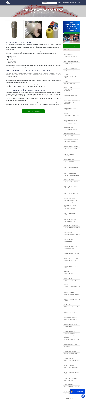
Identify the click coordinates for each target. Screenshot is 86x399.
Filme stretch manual (69, 251)
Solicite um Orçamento (33, 111)
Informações (73, 2)
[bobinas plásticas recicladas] (14, 29)
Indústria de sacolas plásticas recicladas (71, 310)
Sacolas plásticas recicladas (71, 370)
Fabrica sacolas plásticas (70, 202)
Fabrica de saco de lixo (69, 179)
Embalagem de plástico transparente (69, 90)
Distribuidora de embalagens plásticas (70, 81)
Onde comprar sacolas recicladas (72, 321)
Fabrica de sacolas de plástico (71, 181)
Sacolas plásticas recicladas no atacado (71, 373)
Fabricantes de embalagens (70, 219)
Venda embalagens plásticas (70, 396)
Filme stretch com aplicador (70, 246)
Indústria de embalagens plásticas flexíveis (72, 300)
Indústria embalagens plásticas (71, 317)
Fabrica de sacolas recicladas (71, 193)
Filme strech (67, 230)
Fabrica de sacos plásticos (70, 198)
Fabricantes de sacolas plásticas (71, 225)
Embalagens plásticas (69, 97)
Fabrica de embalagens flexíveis (71, 167)
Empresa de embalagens (69, 133)
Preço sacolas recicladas (70, 341)
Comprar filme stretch (69, 70)
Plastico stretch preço (69, 331)
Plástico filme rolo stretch (70, 324)
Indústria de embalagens (69, 292)
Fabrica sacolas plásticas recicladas (70, 206)
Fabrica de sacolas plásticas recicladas (70, 187)
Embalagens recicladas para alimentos (70, 121)
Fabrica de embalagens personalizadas (69, 170)
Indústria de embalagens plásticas (72, 297)
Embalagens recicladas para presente (70, 124)
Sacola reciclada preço (69, 356)
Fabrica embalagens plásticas (70, 200)
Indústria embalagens (69, 314)
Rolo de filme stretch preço (70, 344)
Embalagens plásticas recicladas (71, 115)
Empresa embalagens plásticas (71, 146)
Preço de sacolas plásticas (70, 333)
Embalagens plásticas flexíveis (71, 106)
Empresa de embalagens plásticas (71, 139)
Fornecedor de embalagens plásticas (70, 284)
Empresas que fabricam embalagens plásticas (69, 159)
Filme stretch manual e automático (72, 253)
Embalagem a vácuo (68, 87)
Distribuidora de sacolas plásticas (69, 84)
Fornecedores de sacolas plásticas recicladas (70, 289)
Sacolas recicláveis (68, 384)
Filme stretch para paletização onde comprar (71, 263)
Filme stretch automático (69, 244)
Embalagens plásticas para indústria (70, 113)
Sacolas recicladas (68, 376)
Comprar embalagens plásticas (71, 68)
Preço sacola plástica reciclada (71, 339)
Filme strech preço (68, 237)
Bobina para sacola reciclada (70, 56)
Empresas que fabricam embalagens (69, 155)
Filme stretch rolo (68, 278)
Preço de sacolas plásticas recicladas (70, 337)
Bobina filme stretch (68, 54)
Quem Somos (65, 2)
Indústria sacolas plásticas (70, 319)
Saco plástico (67, 346)
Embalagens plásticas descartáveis (69, 103)
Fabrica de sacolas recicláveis (71, 195)
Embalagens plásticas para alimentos (70, 109)
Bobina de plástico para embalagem (72, 51)
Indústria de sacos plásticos (70, 312)
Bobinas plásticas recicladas (71, 61)
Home (60, 3)
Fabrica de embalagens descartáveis (69, 165)
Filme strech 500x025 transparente (72, 234)
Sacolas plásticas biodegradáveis (71, 360)
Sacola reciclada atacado (70, 351)
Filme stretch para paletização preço (71, 267)
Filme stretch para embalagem (71, 258)
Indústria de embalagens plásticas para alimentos (72, 304)
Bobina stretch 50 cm (68, 58)
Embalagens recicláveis (69, 127)
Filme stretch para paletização (71, 260)
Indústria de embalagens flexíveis (71, 294)
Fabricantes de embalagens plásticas (70, 222)
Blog (79, 2)
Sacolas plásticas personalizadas (72, 363)
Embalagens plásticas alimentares (72, 100)
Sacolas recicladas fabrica (70, 378)
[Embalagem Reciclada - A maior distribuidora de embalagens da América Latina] (8, 2)
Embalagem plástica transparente (71, 93)
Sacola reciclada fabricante (70, 353)
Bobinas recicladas (68, 63)
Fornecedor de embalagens (70, 280)
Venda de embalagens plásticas (71, 393)
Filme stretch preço (68, 273)
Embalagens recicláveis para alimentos (70, 130)
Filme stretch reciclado (69, 275)
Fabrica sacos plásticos (69, 211)
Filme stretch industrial (69, 248)
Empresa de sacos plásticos (70, 143)
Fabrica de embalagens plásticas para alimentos (71, 176)
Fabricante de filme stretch (70, 217)
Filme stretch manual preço (70, 255)
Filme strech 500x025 (68, 232)
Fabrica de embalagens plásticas (71, 173)
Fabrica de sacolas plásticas (70, 184)
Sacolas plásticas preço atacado (71, 367)
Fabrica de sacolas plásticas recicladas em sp (70, 190)
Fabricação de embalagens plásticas (70, 214)
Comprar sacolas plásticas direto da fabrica (72, 74)
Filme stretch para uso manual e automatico (71, 271)
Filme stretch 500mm (68, 239)
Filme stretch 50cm (68, 241)
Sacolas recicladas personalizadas (68, 381)
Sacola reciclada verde (69, 358)
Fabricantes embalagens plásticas (72, 227)
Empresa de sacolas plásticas (71, 141)
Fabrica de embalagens (69, 161)
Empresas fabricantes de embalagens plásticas (69, 151)
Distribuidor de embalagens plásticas (70, 77)
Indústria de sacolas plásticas (71, 306)
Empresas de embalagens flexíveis (71, 148)
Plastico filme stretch (69, 326)
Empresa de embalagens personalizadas (69, 136)
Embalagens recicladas (69, 117)
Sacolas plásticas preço (69, 365)
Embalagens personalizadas (70, 95)
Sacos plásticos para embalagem (71, 386)
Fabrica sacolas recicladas (70, 208)
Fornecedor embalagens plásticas (72, 286)
